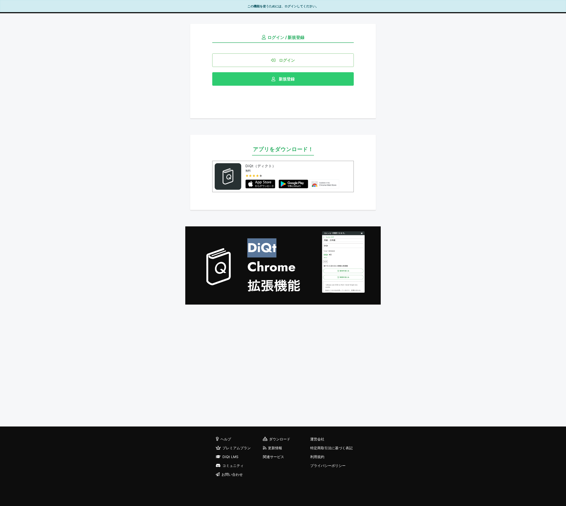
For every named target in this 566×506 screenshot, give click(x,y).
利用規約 (317, 457)
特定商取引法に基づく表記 (331, 448)
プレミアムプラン (236, 448)
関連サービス (273, 457)
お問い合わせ (232, 474)
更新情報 (275, 448)
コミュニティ (233, 465)
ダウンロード (279, 439)
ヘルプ (225, 439)
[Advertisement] (283, 366)
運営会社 (317, 439)
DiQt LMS (230, 457)
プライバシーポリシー (328, 465)
